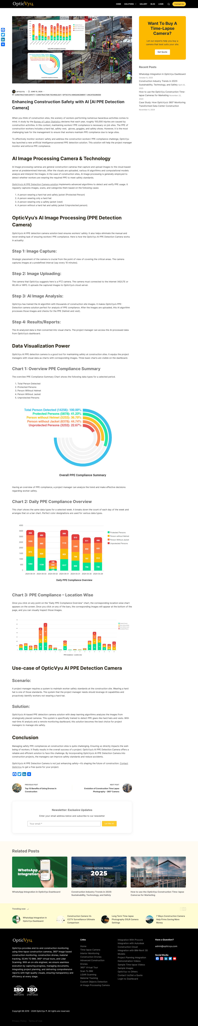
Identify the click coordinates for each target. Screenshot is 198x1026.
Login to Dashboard (128, 978)
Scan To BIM (86, 971)
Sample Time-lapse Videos (131, 964)
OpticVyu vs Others (128, 971)
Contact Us (179, 4)
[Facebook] (14, 774)
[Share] (29, 774)
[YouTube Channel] (174, 958)
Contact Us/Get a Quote (130, 975)
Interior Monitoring (89, 953)
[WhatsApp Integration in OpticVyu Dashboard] (39, 872)
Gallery (143, 4)
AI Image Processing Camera (95, 985)
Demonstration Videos (129, 961)
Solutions (129, 4)
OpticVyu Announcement (74, 95)
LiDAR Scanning (88, 974)
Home (118, 4)
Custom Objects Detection (93, 981)
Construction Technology (48, 95)
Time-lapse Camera (90, 949)
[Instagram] (161, 958)
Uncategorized (94, 95)
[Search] (169, 4)
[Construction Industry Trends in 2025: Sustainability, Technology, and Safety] (99, 872)
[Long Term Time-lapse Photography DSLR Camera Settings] (105, 919)
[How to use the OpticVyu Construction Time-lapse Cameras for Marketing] (158, 872)
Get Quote (162, 52)
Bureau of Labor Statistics (47, 121)
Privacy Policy (19, 1021)
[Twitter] (19, 774)
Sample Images (125, 968)
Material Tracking (89, 978)
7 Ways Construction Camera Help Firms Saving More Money (170, 919)
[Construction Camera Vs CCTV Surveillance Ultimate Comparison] (61, 919)
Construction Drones (90, 956)
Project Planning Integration (132, 957)
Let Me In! (109, 823)
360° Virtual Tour (89, 967)
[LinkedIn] (24, 774)
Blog (153, 4)
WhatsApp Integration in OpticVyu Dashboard (162, 74)
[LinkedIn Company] (166, 958)
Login (160, 4)
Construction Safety (25, 95)
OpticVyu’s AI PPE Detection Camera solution (35, 184)
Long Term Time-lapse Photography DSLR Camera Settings (125, 919)
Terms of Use (35, 1021)
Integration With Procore (130, 939)
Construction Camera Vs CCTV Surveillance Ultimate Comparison (81, 919)
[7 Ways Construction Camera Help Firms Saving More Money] (149, 919)
